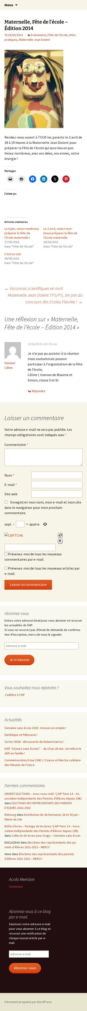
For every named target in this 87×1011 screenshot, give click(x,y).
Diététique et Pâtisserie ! (20, 735)
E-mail (10, 484)
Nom (9, 475)
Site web (10, 494)
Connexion (16, 886)
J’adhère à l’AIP (14, 695)
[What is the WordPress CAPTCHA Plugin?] (13, 535)
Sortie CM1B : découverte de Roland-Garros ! (34, 742)
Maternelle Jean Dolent (34, 40)
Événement (38, 35)
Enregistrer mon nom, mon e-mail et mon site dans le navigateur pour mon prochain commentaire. (42, 507)
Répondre (38, 391)
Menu (8, 5)
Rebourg (10, 815)
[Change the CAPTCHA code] (60, 535)
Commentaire (16, 444)
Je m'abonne (19, 660)
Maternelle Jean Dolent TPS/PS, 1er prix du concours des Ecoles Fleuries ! (45, 298)
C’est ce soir (12, 254)
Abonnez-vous (25, 968)
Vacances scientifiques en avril (33, 288)
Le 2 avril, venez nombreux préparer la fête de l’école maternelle (60, 233)
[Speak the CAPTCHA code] (60, 541)
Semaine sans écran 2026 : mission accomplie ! (35, 728)
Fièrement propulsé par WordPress (28, 1002)
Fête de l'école (58, 35)
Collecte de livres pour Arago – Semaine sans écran (46, 836)
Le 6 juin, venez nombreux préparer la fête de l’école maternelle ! (21, 233)
